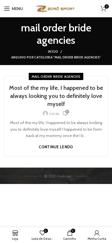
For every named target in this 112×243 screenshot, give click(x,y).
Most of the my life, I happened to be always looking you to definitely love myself (56, 95)
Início (53, 52)
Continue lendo (56, 147)
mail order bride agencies (56, 76)
